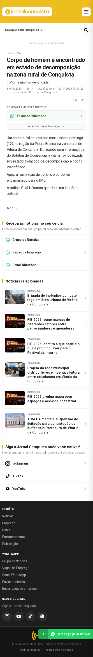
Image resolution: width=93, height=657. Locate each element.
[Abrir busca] (86, 29)
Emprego (8, 523)
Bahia (6, 530)
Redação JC (24, 92)
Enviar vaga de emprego (19, 588)
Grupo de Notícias (14, 561)
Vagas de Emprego (15, 568)
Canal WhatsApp (14, 575)
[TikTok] (30, 616)
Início (10, 53)
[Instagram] (7, 616)
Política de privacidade (59, 649)
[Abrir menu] (86, 11)
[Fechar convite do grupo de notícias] (43, 634)
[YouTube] (18, 616)
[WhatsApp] (42, 616)
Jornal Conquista (46, 92)
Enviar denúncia (13, 582)
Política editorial (30, 649)
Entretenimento (13, 537)
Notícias (8, 516)
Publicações (10, 544)
